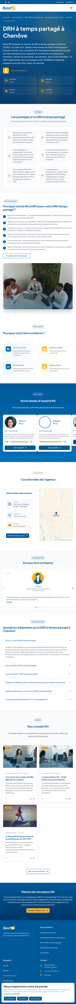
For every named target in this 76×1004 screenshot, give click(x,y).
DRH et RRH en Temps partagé (50, 943)
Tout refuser (23, 999)
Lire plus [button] (9, 602)
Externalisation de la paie (49, 948)
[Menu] (71, 8)
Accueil (5, 966)
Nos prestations (46, 927)
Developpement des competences (52, 938)
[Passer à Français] (5, 2)
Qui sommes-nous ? (10, 976)
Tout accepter (35, 999)
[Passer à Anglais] (9, 2)
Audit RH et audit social (48, 933)
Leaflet (56, 539)
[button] (29, 452)
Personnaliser (10, 999)
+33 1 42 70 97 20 (19, 516)
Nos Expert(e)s (8, 981)
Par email (47, 975)
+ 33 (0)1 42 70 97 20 (51, 971)
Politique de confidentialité (12, 994)
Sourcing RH (44, 953)
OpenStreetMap (63, 539)
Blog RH (6, 971)
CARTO (70, 539)
